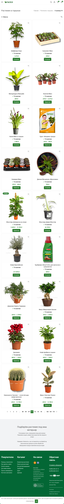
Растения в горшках (46, 10)
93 (38, 411)
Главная (36, 10)
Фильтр (5, 17)
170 (54, 411)
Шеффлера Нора (16, 51)
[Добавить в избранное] (28, 23)
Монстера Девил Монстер (47, 222)
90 (29, 411)
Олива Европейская (16, 265)
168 (47, 411)
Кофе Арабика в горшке (47, 352)
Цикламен (16, 352)
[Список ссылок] (8, 462)
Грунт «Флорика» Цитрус (47, 136)
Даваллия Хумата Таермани (16, 306)
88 (22, 411)
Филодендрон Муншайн (16, 94)
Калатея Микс (47, 94)
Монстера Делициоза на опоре (16, 222)
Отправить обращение (55, 465)
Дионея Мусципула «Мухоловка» (47, 179)
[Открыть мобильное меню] (2, 2)
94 (41, 411)
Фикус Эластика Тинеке (47, 395)
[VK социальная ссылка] (38, 462)
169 (51, 411)
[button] (16, 59)
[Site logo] (9, 2)
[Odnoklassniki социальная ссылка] (35, 462)
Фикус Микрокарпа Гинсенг (47, 309)
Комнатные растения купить (56, 480)
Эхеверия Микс (16, 179)
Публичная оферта (53, 493)
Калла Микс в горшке (16, 136)
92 (35, 411)
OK (36, 501)
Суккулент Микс (47, 51)
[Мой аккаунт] (54, 2)
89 (25, 411)
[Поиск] (51, 2)
